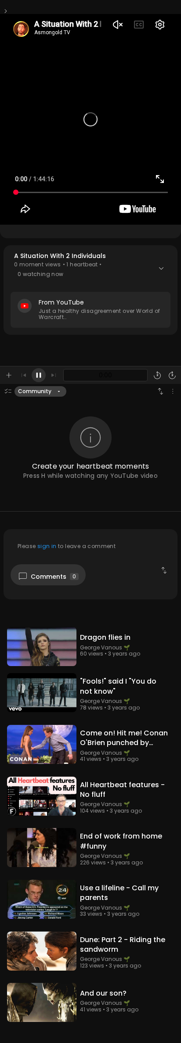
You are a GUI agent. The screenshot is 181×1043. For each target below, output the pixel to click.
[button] (90, 289)
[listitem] (90, 647)
